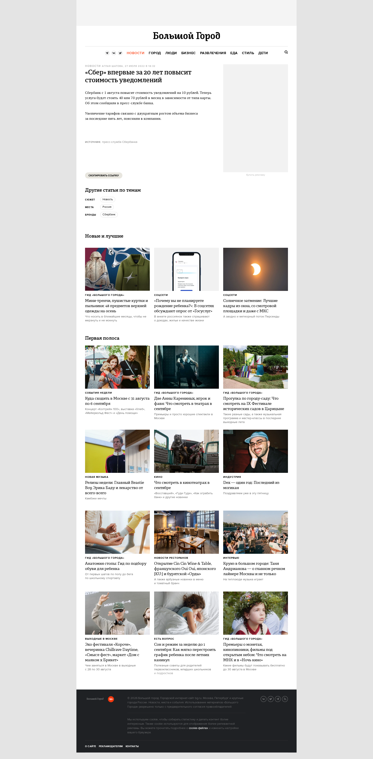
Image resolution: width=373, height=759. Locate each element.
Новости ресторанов (171, 558)
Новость (108, 199)
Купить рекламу (255, 175)
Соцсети (161, 295)
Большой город (95, 699)
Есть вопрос (164, 639)
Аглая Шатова (112, 66)
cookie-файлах (198, 728)
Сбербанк (109, 214)
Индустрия (232, 477)
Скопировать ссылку (104, 175)
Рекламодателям (111, 746)
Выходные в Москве (101, 639)
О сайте (90, 746)
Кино (158, 477)
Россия (107, 207)
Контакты (132, 746)
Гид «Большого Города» (104, 295)
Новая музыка (96, 477)
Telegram (280, 699)
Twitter (273, 699)
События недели (98, 392)
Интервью (231, 558)
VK (266, 699)
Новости (93, 66)
